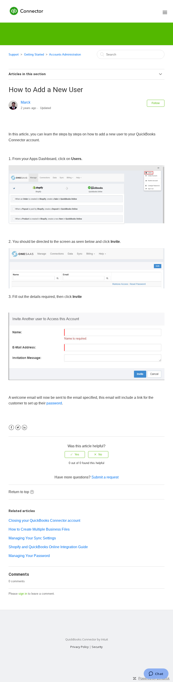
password (54, 403)
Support (14, 54)
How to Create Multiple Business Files (39, 529)
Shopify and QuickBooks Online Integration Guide (48, 547)
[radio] (75, 454)
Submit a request (104, 477)
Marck (25, 102)
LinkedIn (24, 427)
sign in (22, 593)
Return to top (19, 492)
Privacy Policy (79, 647)
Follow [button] (156, 103)
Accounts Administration (65, 54)
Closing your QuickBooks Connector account (44, 520)
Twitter (18, 427)
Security (97, 647)
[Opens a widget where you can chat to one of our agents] (155, 674)
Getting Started (34, 54)
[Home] (27, 11)
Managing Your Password (29, 556)
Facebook (11, 427)
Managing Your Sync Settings (32, 538)
